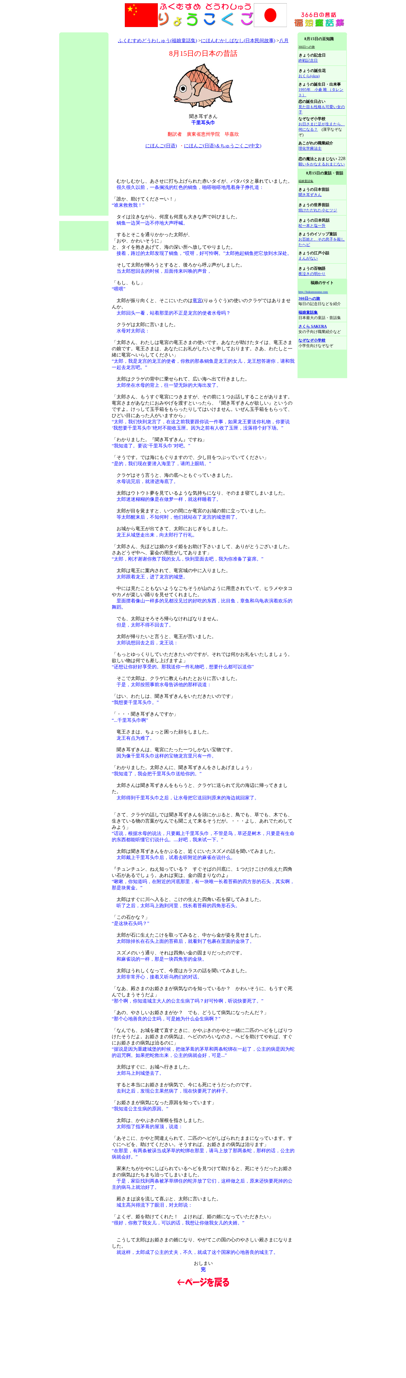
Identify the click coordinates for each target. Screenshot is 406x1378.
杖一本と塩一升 (311, 225)
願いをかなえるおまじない (321, 164)
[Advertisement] (167, 30)
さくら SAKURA (312, 326)
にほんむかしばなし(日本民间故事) (238, 40)
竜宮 (197, 300)
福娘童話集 (308, 312)
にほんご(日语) (161, 145)
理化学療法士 (310, 148)
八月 (284, 40)
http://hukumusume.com (313, 291)
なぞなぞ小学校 (311, 340)
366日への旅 (309, 298)
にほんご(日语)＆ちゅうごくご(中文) (222, 145)
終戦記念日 (308, 60)
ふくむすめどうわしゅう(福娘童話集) (157, 40)
